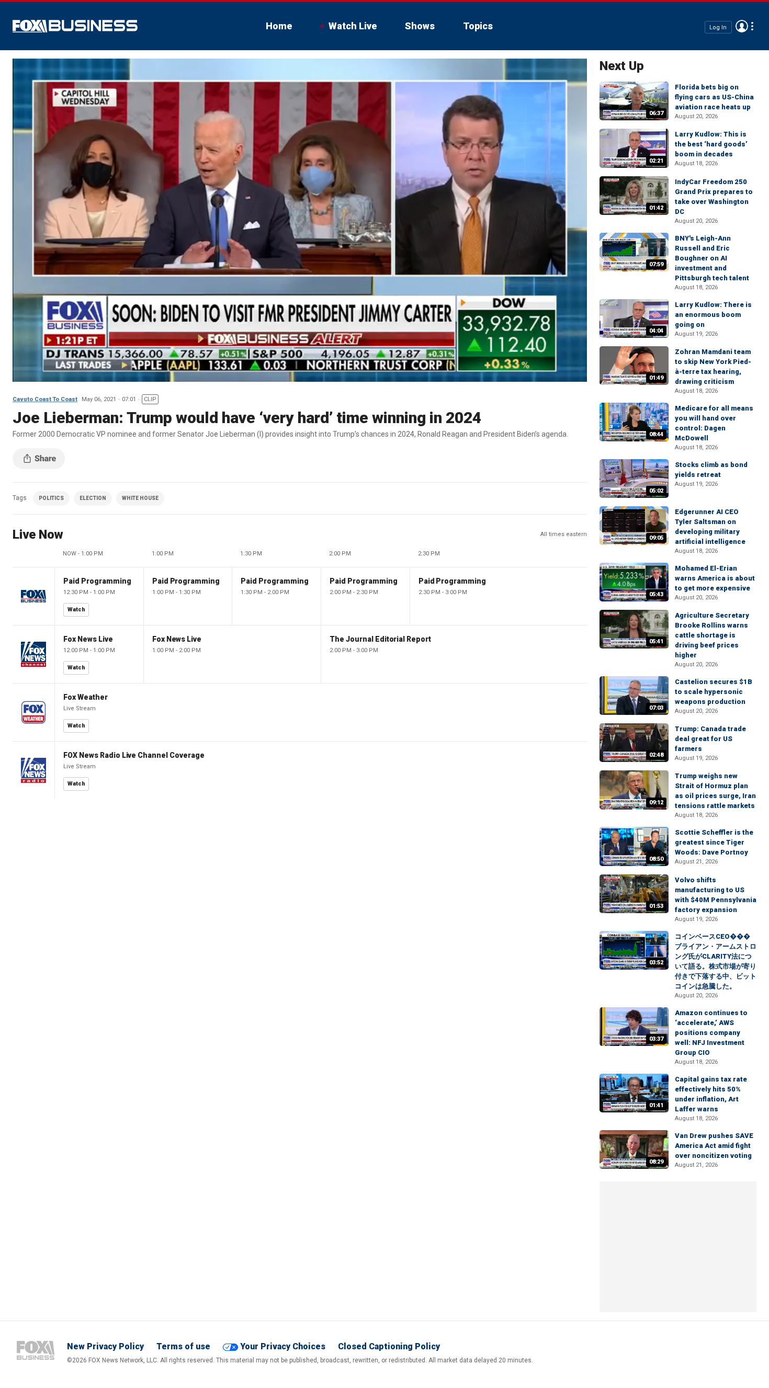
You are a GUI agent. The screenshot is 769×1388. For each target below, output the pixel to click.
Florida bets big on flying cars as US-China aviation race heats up (714, 97)
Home (279, 25)
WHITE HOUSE (140, 498)
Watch (76, 609)
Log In (718, 27)
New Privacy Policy (105, 1346)
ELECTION (93, 498)
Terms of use (183, 1346)
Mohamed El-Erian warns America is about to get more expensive (715, 578)
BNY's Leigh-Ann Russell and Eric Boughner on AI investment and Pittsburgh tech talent (712, 258)
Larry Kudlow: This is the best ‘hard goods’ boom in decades (711, 144)
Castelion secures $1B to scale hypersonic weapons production (713, 692)
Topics (478, 25)
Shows (420, 25)
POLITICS (51, 498)
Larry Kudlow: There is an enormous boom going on (713, 314)
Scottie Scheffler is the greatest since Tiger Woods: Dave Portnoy (714, 842)
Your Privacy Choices (282, 1346)
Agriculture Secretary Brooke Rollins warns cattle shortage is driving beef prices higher (712, 635)
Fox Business (75, 26)
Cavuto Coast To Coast (45, 399)
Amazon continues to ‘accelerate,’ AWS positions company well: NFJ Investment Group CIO (711, 1032)
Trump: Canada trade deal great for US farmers (710, 739)
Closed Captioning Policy (389, 1346)
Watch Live (353, 25)
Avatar (742, 26)
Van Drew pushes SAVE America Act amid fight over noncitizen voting (714, 1145)
